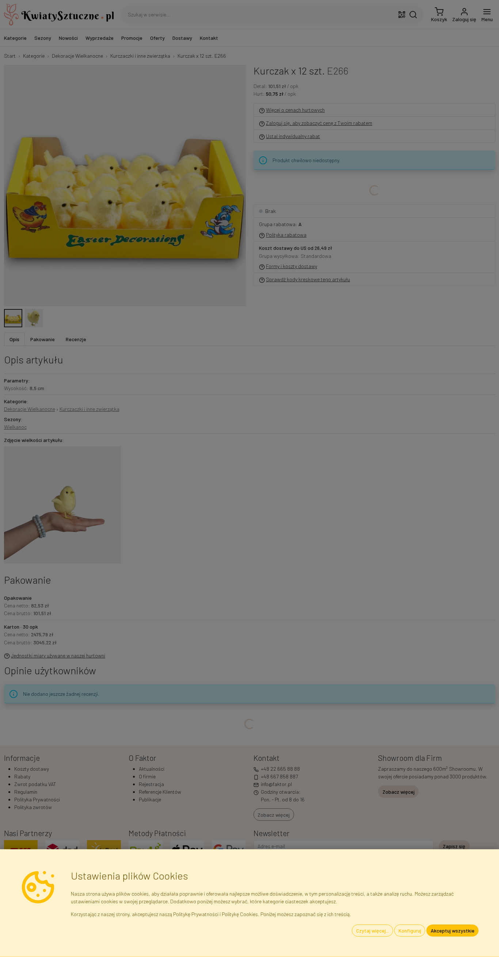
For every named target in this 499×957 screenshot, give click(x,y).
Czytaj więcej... (372, 930)
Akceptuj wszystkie (453, 930)
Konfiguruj (410, 930)
